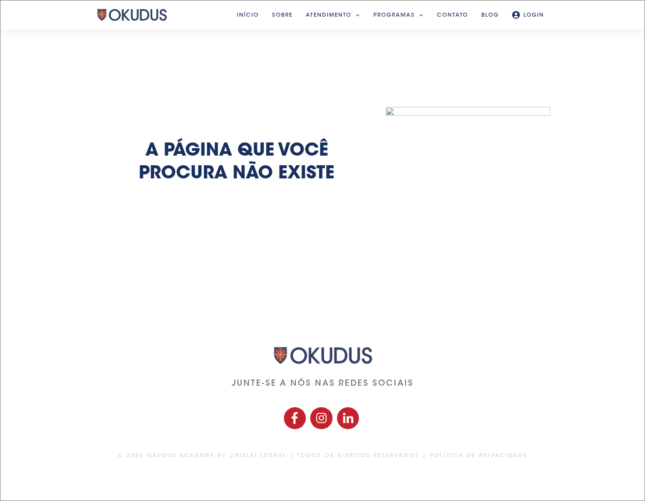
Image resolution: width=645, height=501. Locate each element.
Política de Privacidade (478, 455)
